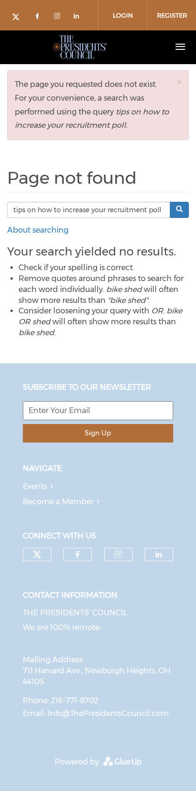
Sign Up (98, 433)
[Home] (80, 47)
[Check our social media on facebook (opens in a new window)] (39, 17)
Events (35, 486)
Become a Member (58, 501)
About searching (38, 230)
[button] (179, 82)
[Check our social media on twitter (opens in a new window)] (19, 17)
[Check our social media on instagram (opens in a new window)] (59, 17)
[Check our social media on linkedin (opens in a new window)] (79, 17)
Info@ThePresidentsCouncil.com (108, 713)
